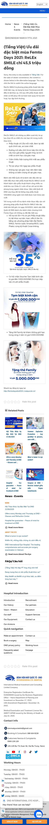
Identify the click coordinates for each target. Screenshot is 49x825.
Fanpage (29, 650)
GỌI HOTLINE (36, 822)
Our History (8, 605)
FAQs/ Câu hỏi (13, 561)
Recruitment (31, 600)
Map (27, 640)
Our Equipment (10, 619)
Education (30, 610)
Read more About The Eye (19, 554)
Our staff (7, 615)
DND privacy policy (12, 645)
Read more (13, 583)
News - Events (14, 496)
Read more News (15, 527)
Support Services (33, 615)
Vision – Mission (10, 610)
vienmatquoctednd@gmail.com (20, 728)
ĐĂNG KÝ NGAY (12, 822)
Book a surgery (10, 640)
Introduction (9, 600)
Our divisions (9, 624)
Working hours (32, 645)
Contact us (30, 619)
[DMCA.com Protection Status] (13, 756)
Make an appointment (13, 636)
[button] (42, 10)
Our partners (31, 605)
